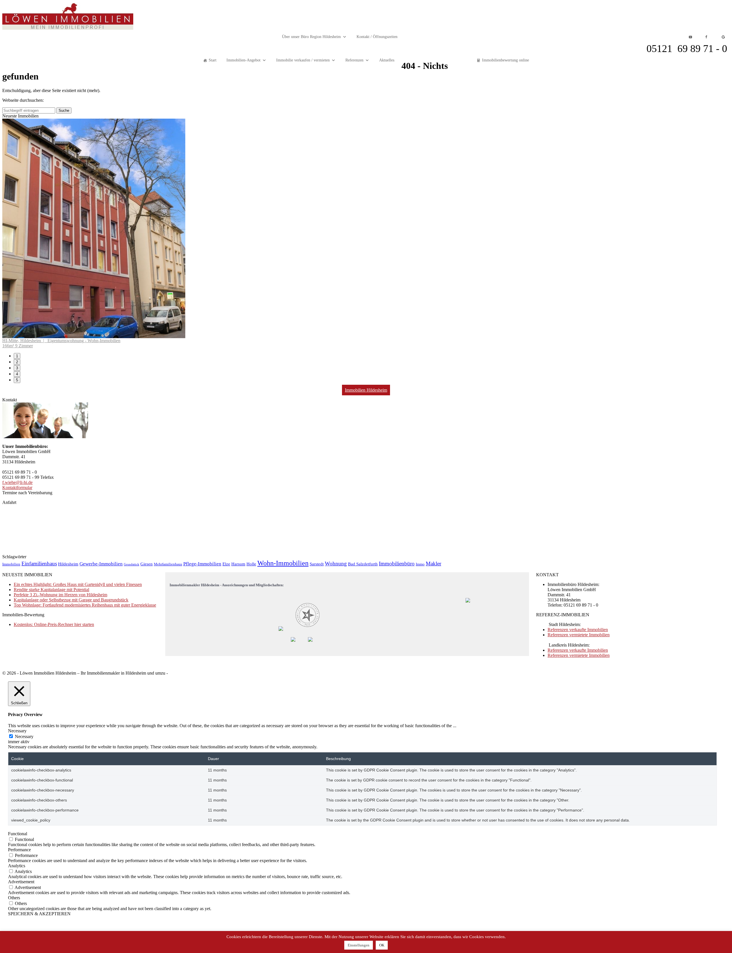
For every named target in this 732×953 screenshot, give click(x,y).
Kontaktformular (17, 707)
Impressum (179, 892)
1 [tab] (17, 575)
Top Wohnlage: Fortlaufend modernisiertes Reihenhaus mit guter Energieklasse (85, 824)
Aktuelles (386, 60)
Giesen (146, 783)
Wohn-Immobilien (283, 782)
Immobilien (11, 783)
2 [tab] (17, 581)
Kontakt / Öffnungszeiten (377, 37)
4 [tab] (17, 593)
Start (212, 60)
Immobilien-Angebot (243, 60)
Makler (433, 783)
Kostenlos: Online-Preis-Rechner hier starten (54, 844)
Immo (420, 783)
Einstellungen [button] (358, 945)
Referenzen (354, 60)
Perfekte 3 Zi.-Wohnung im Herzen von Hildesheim (60, 814)
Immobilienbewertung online (505, 60)
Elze (226, 783)
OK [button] (381, 945)
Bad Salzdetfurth (363, 783)
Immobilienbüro (397, 783)
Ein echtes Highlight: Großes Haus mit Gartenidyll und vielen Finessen (78, 804)
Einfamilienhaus (39, 783)
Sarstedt (317, 783)
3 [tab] (17, 587)
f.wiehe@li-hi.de (17, 701)
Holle (251, 783)
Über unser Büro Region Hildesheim (311, 37)
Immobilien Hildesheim (366, 609)
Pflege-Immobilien (202, 783)
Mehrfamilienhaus (168, 783)
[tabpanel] (366, 343)
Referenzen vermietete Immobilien (579, 854)
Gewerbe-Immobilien (101, 783)
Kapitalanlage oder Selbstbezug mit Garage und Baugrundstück (71, 819)
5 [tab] (17, 599)
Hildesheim (68, 783)
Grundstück (131, 783)
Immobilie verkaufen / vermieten (303, 60)
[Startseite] (67, 28)
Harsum (238, 783)
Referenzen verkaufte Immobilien (578, 849)
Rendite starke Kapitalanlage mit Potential (51, 809)
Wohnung (336, 783)
